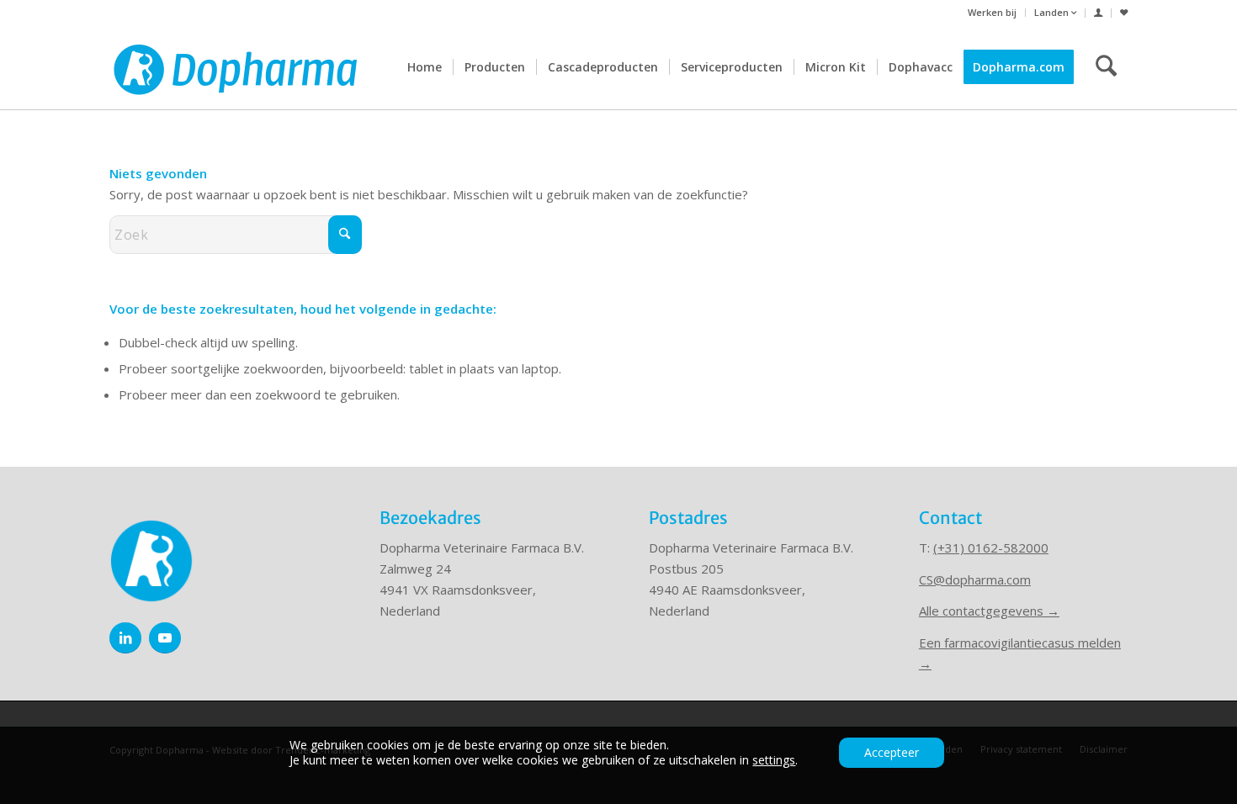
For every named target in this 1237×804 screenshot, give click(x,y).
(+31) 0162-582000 (991, 547)
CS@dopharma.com (975, 579)
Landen (1052, 12)
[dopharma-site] (235, 67)
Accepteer (891, 752)
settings (773, 760)
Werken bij (992, 12)
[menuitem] (992, 12)
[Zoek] (1106, 67)
